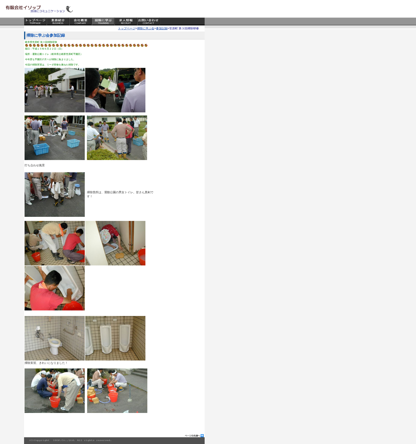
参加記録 (162, 28)
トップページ (126, 28)
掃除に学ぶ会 (145, 28)
